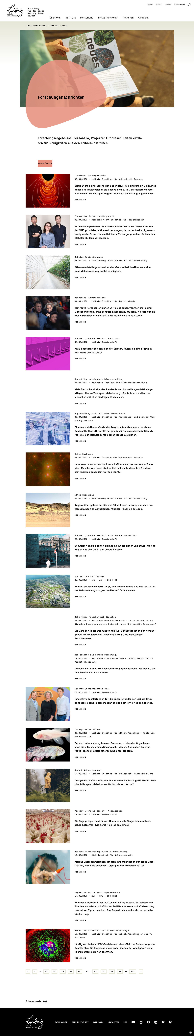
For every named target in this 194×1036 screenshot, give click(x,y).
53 (95, 972)
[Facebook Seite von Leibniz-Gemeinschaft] (148, 1022)
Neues (65, 26)
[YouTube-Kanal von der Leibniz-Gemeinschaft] (133, 1022)
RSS (125, 1022)
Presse (168, 4)
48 (54, 972)
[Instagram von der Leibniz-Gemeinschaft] (141, 1022)
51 (79, 972)
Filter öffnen (45, 163)
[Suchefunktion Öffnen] (189, 4)
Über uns (54, 26)
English (150, 4)
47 (46, 972)
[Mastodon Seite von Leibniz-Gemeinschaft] (170, 1022)
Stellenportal (179, 4)
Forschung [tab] (86, 17)
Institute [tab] (70, 17)
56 (120, 972)
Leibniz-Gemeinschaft (36, 26)
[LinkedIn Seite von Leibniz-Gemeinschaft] (155, 1022)
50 (71, 972)
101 (132, 972)
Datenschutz (61, 1022)
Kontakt (159, 4)
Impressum (98, 1022)
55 (112, 972)
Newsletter (113, 1022)
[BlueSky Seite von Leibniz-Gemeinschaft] (163, 1022)
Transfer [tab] (128, 17)
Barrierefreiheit (80, 1022)
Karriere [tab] (143, 17)
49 (62, 972)
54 (104, 972)
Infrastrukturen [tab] (108, 17)
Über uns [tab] (55, 17)
